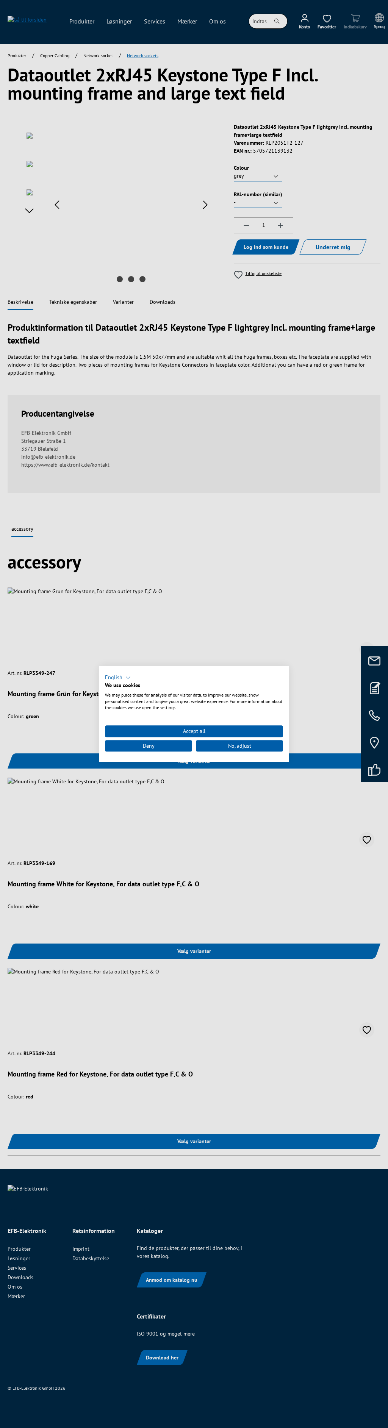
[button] (118, 677)
